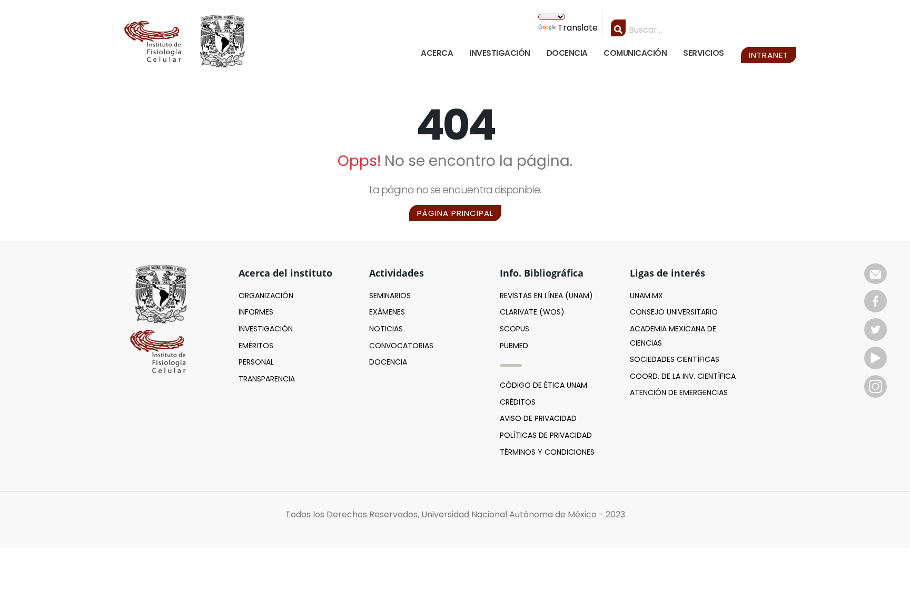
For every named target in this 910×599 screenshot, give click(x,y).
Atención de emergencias (679, 392)
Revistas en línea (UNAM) (546, 295)
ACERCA (437, 52)
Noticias (386, 328)
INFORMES (256, 312)
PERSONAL (256, 362)
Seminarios (390, 295)
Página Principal (455, 213)
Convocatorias (401, 345)
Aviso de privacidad (538, 418)
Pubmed (514, 345)
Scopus (514, 328)
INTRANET (768, 55)
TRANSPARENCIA (267, 379)
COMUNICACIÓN (635, 52)
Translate (578, 28)
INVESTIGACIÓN (499, 52)
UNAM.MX (646, 295)
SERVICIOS (703, 52)
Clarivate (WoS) (532, 312)
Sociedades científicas (674, 359)
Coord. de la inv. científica (683, 376)
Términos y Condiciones (547, 452)
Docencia (388, 362)
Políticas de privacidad (546, 435)
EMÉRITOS (256, 345)
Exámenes (387, 312)
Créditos (518, 402)
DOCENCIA (567, 52)
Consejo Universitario (674, 312)
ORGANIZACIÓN (266, 295)
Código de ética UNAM (543, 385)
